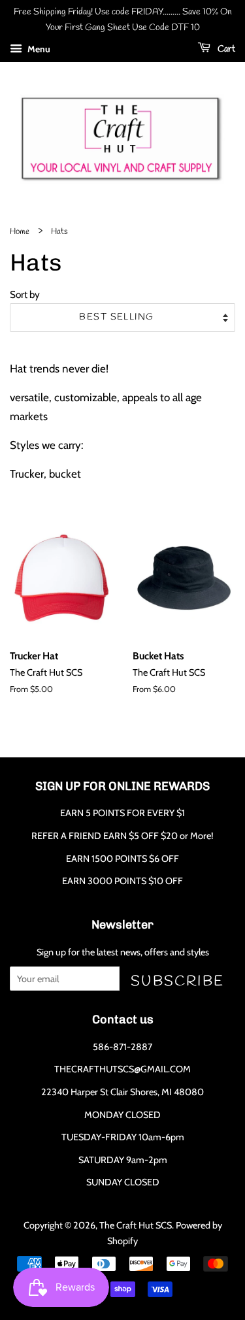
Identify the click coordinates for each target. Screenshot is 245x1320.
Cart (225, 49)
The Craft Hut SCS (135, 1225)
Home (19, 231)
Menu (37, 49)
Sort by (25, 294)
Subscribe (177, 981)
